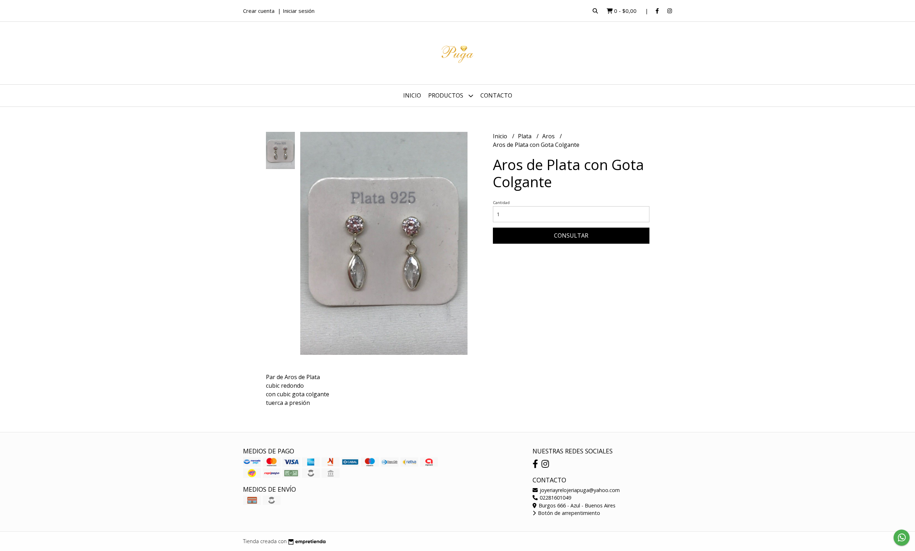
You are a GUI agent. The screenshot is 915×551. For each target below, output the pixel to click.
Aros (549, 136)
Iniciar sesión (299, 10)
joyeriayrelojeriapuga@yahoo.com (579, 490)
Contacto (496, 95)
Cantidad (501, 202)
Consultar (571, 235)
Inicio (412, 95)
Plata (525, 136)
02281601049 (554, 497)
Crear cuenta (258, 10)
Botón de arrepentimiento (568, 513)
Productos (446, 95)
